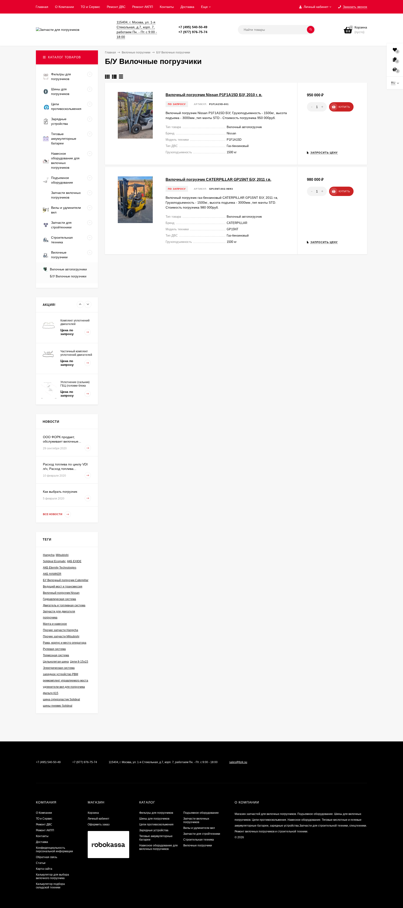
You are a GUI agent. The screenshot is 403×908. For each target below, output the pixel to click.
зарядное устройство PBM (60, 674)
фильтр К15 (50, 693)
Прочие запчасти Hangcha (60, 630)
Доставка (187, 7)
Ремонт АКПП (142, 7)
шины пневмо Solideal (57, 705)
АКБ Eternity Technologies (59, 567)
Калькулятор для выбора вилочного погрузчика (52, 876)
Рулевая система (54, 649)
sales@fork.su (238, 762)
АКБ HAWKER (52, 574)
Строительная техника (198, 839)
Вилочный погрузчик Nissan (61, 592)
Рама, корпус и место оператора (64, 642)
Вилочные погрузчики (197, 845)
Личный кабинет (98, 818)
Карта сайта (44, 868)
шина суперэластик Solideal (61, 699)
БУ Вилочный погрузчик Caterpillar (65, 580)
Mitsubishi (62, 555)
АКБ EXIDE (74, 561)
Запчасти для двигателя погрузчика (59, 614)
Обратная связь (46, 857)
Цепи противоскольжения (156, 824)
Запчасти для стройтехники (201, 833)
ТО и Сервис (90, 7)
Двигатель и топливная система (64, 605)
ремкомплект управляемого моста (65, 680)
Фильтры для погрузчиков (156, 812)
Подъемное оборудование (201, 812)
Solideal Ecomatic (54, 561)
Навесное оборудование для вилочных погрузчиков (158, 847)
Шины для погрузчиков (154, 818)
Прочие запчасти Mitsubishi (61, 636)
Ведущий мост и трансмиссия (62, 586)
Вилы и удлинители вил (199, 828)
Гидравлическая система (59, 599)
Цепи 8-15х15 (79, 661)
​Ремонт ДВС (116, 7)
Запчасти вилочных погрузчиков (196, 820)
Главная (42, 7)
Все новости (53, 514)
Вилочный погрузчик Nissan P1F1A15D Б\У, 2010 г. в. (214, 95)
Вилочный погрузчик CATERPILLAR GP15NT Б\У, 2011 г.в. (218, 180)
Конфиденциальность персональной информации (54, 849)
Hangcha (49, 555)
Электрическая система (59, 668)
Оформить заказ (99, 824)
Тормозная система (56, 655)
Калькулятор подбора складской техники (50, 885)
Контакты (167, 7)
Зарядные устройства (153, 830)
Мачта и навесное (55, 623)
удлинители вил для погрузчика (64, 686)
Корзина (93, 812)
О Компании (64, 7)
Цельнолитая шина (56, 661)
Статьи (40, 863)
